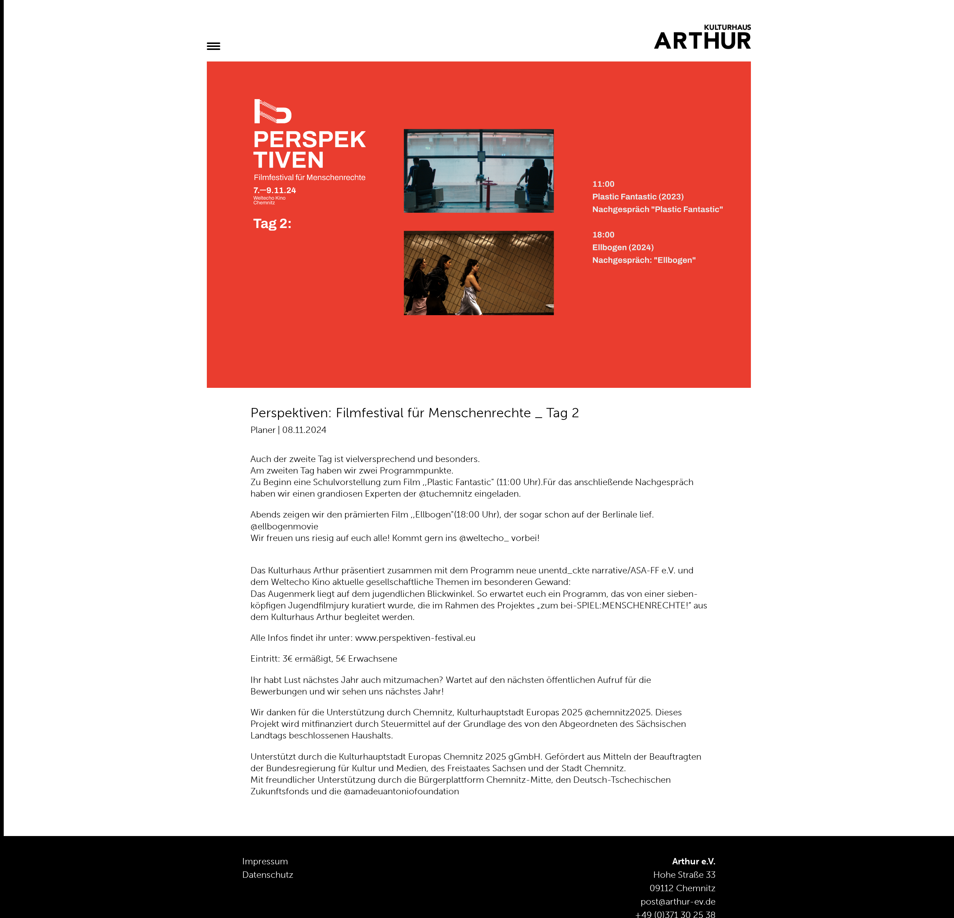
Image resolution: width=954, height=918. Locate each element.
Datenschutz (267, 874)
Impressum (265, 861)
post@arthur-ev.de (678, 901)
